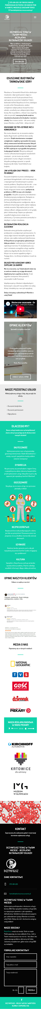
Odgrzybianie (12, 414)
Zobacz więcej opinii (20, 377)
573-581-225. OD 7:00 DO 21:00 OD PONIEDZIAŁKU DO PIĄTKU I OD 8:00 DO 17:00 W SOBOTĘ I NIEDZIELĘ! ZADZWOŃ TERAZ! (20, 5)
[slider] (30, 728)
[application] (20, 728)
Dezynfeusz (8, 931)
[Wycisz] (26, 729)
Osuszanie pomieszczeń (15, 410)
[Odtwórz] (9, 728)
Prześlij (31, 990)
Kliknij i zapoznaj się (20, 1006)
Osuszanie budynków (15, 406)
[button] (33, 807)
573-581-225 (19, 61)
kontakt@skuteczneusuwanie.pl (20, 894)
